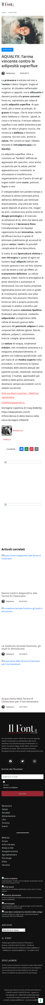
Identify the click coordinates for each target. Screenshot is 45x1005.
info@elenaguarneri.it (14, 402)
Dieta (4, 861)
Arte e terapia (8, 844)
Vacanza (6, 865)
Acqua (5, 841)
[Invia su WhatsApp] (26, 449)
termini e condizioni (10, 787)
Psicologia (7, 858)
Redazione (10, 73)
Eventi (5, 826)
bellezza (7, 439)
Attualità (6, 813)
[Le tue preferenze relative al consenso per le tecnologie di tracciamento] (40, 1000)
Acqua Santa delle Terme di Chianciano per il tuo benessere (20, 700)
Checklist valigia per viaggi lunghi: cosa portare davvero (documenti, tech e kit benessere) (20, 915)
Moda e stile (7, 848)
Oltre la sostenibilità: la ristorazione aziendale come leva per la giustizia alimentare (22, 898)
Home (4, 12)
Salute (5, 809)
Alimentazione (8, 816)
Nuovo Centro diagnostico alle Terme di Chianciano (19, 595)
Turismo (6, 823)
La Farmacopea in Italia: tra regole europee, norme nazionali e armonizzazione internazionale (22, 907)
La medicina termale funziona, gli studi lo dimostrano (21, 647)
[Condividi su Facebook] (22, 449)
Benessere (12, 12)
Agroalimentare (9, 855)
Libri (4, 819)
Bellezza (6, 838)
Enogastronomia (10, 851)
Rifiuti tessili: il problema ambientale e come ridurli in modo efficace (21, 890)
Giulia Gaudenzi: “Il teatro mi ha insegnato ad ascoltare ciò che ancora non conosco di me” (22, 882)
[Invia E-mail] (32, 449)
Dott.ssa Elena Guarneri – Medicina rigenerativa (20, 395)
